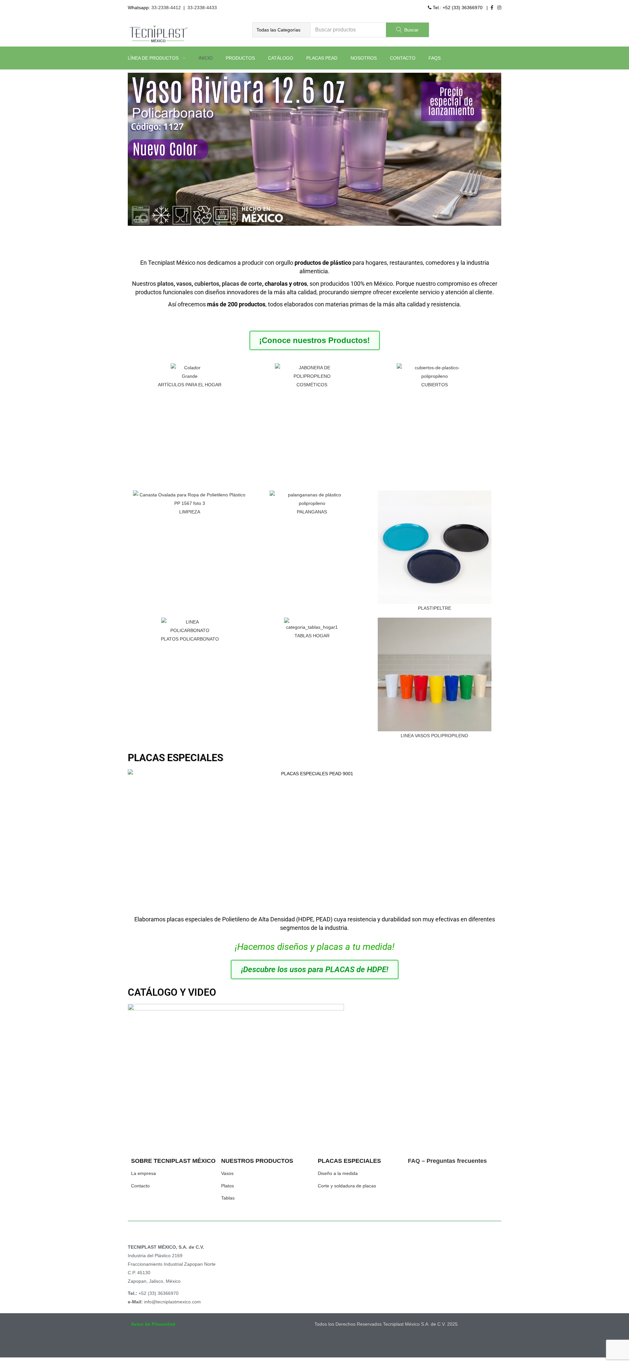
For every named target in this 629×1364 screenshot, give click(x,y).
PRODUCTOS (240, 58)
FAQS (435, 58)
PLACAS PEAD (321, 58)
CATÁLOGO (280, 58)
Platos (227, 1185)
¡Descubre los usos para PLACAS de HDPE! (314, 969)
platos (165, 283)
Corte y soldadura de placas (347, 1185)
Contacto (140, 1185)
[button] (281, 30)
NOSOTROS (364, 58)
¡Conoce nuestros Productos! (314, 340)
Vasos (227, 1173)
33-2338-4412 (166, 7)
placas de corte (242, 283)
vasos (184, 283)
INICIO (206, 58)
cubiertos (206, 283)
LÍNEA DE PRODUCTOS (154, 58)
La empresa (143, 1173)
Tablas (228, 1198)
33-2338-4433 (202, 7)
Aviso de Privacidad (153, 1324)
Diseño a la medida (338, 1173)
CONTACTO (402, 58)
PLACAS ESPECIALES (175, 757)
